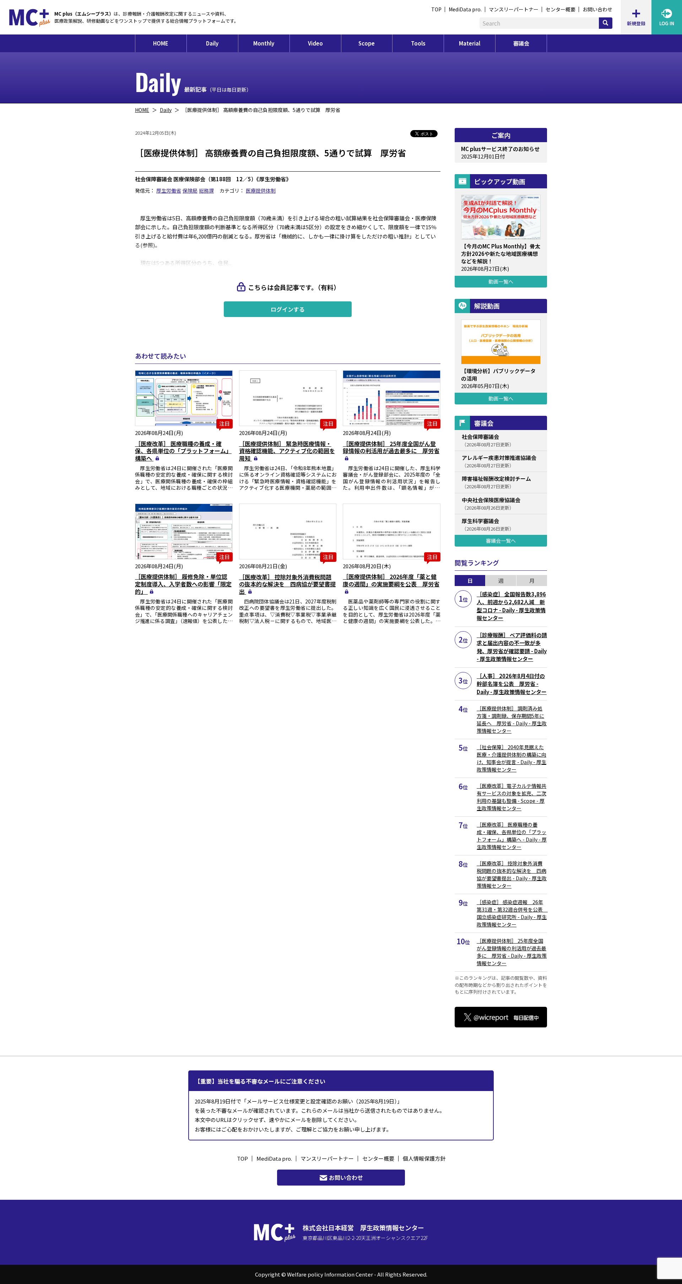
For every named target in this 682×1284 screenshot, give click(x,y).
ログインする (288, 309)
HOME (160, 43)
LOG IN (666, 23)
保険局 (190, 190)
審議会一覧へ (501, 540)
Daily (212, 43)
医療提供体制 (261, 190)
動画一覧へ (500, 281)
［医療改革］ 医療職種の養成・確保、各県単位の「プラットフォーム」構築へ (183, 451)
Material (469, 43)
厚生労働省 (168, 190)
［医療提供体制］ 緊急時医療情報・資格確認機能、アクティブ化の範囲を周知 (287, 451)
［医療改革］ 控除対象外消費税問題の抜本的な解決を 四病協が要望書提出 (287, 584)
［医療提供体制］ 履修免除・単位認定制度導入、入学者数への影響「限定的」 (183, 584)
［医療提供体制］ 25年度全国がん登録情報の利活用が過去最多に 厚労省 (391, 447)
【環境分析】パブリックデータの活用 (498, 374)
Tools (418, 43)
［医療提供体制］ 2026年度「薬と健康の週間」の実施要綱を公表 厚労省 (391, 580)
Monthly (263, 43)
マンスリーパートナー (513, 9)
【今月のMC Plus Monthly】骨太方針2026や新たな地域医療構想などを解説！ (500, 253)
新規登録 (636, 23)
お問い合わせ (597, 9)
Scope (366, 43)
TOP (436, 9)
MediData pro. (465, 9)
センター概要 (560, 9)
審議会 (521, 43)
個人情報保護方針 (424, 1158)
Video (315, 43)
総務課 (206, 190)
